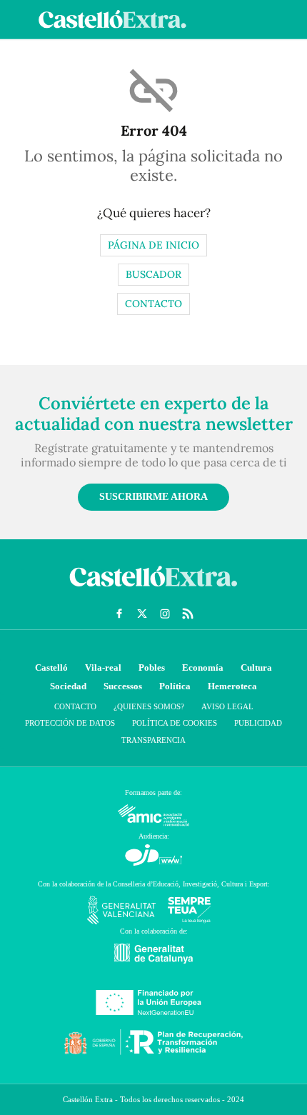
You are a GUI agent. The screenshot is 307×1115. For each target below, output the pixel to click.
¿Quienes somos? (149, 706)
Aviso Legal (227, 706)
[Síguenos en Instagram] (165, 613)
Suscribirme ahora (153, 496)
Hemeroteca (232, 686)
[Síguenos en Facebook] (119, 613)
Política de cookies (174, 723)
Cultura (256, 667)
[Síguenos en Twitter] (142, 613)
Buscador (153, 274)
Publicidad (258, 723)
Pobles (152, 667)
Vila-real (103, 667)
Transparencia (153, 740)
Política (175, 686)
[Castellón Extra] (153, 590)
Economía (202, 667)
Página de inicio (153, 245)
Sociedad (68, 686)
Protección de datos (70, 723)
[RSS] (187, 613)
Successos (123, 686)
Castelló (51, 667)
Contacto (153, 303)
